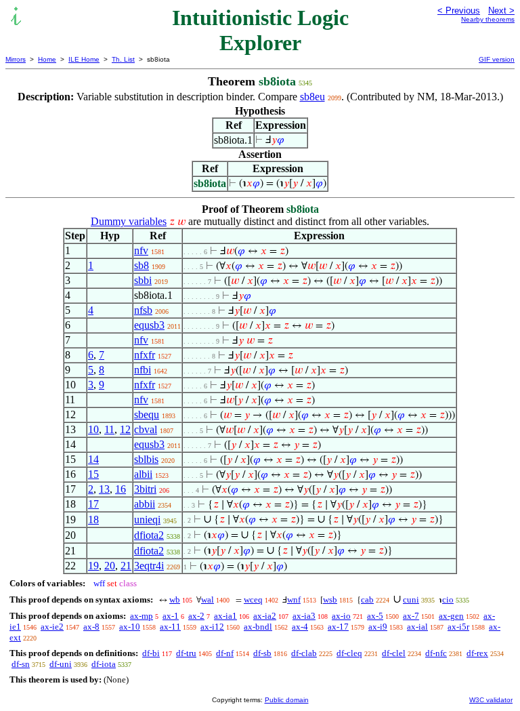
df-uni (60, 664)
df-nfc (436, 653)
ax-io (341, 616)
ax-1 (170, 616)
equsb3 (149, 325)
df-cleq (349, 653)
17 (93, 504)
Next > (501, 10)
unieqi (147, 519)
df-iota (103, 664)
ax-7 (411, 616)
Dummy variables (129, 221)
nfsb (143, 310)
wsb (330, 599)
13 (104, 489)
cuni (411, 599)
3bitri (145, 489)
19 (93, 565)
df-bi (151, 653)
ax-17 (338, 627)
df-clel (394, 653)
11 (109, 429)
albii (143, 474)
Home (47, 59)
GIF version (497, 59)
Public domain (287, 700)
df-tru (186, 653)
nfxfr (144, 355)
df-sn (21, 664)
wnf (294, 599)
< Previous (458, 10)
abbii (144, 504)
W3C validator (491, 700)
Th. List (123, 59)
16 (120, 489)
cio (448, 599)
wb (174, 599)
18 (93, 519)
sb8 (141, 265)
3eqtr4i (149, 565)
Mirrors (15, 59)
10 (93, 429)
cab (367, 599)
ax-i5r (458, 627)
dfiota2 (149, 535)
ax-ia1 (225, 616)
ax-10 (129, 627)
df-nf (225, 653)
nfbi (142, 369)
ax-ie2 (52, 627)
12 (125, 429)
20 (109, 565)
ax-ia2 (264, 616)
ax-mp (141, 616)
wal (207, 599)
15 (93, 474)
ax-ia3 (304, 616)
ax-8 (91, 627)
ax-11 (170, 627)
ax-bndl (258, 627)
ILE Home (84, 59)
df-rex (477, 653)
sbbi (143, 280)
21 (126, 565)
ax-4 (300, 627)
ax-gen (451, 616)
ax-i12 (212, 627)
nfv (141, 250)
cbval (145, 429)
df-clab (304, 653)
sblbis (146, 459)
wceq (253, 599)
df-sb (262, 653)
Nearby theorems (488, 19)
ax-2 (196, 616)
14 (93, 459)
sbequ (146, 414)
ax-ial (417, 627)
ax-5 (375, 616)
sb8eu (312, 96)
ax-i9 (377, 627)
